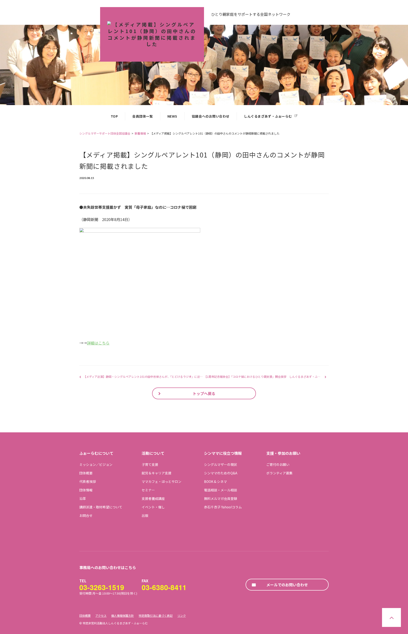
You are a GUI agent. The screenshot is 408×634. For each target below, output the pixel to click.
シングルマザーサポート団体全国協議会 (104, 133)
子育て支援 (150, 464)
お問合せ (86, 515)
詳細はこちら (98, 343)
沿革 (82, 498)
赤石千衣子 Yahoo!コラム (223, 507)
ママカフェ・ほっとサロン (161, 481)
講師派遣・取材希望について (100, 507)
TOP (114, 116)
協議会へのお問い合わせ (211, 116)
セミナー (148, 490)
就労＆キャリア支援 (156, 473)
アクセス (100, 615)
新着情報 (140, 133)
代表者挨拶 (87, 481)
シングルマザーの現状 (220, 464)
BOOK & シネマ (215, 481)
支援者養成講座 (153, 498)
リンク (181, 615)
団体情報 (86, 490)
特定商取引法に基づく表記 (156, 615)
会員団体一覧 (142, 116)
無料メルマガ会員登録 (220, 498)
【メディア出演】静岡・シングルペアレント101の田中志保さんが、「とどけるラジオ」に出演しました (148, 376)
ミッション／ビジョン (95, 464)
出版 (145, 515)
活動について (153, 453)
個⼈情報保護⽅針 (122, 615)
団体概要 (86, 473)
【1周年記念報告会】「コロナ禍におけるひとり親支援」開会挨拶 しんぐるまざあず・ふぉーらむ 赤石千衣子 (274, 376)
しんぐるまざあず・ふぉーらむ (268, 116)
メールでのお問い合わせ (287, 584)
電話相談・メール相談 (220, 490)
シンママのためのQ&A (220, 473)
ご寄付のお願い (277, 464)
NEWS (172, 116)
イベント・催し (153, 507)
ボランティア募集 (279, 473)
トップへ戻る (204, 393)
